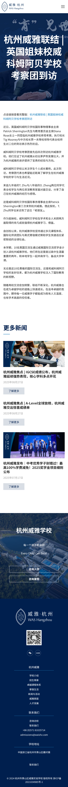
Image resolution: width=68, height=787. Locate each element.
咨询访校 (34, 720)
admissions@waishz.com (34, 734)
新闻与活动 (34, 694)
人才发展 (34, 703)
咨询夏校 (34, 579)
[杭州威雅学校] (17, 6)
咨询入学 (34, 569)
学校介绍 (34, 675)
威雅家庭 (34, 698)
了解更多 (14, 391)
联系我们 (34, 725)
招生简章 (34, 680)
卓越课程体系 (34, 684)
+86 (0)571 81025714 (34, 730)
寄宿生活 (34, 689)
